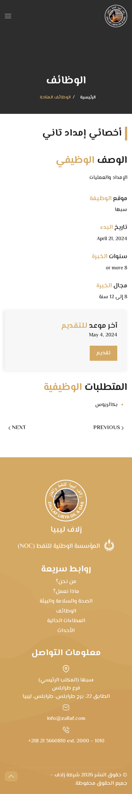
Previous (106, 428)
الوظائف (66, 611)
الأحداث (66, 631)
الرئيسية (87, 97)
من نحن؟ (66, 582)
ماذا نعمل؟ (66, 591)
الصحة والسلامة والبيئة (66, 601)
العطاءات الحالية (66, 621)
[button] (8, 16)
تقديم (103, 353)
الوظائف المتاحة (55, 97)
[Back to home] (116, 16)
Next (19, 428)
